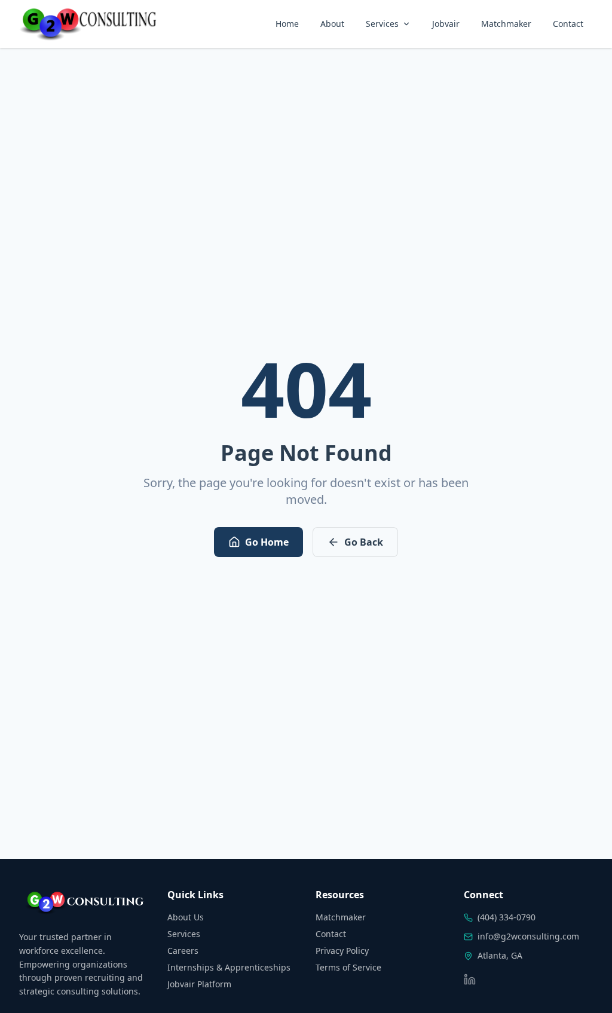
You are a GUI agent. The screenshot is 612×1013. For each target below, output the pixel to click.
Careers (182, 950)
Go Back (363, 542)
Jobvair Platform (199, 984)
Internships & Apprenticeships (228, 967)
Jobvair (446, 23)
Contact (568, 23)
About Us (185, 917)
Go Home (267, 542)
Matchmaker (506, 23)
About (332, 23)
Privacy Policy (342, 950)
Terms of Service (348, 967)
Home (287, 23)
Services (382, 23)
